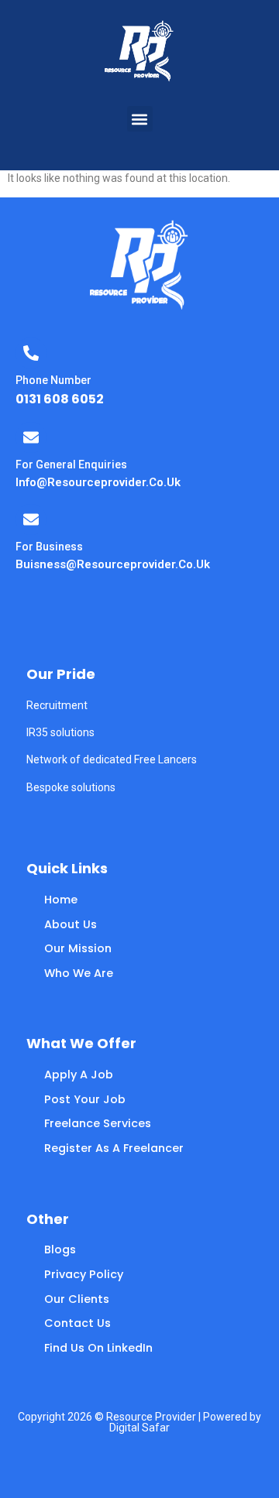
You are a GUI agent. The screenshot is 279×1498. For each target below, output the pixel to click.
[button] (140, 119)
